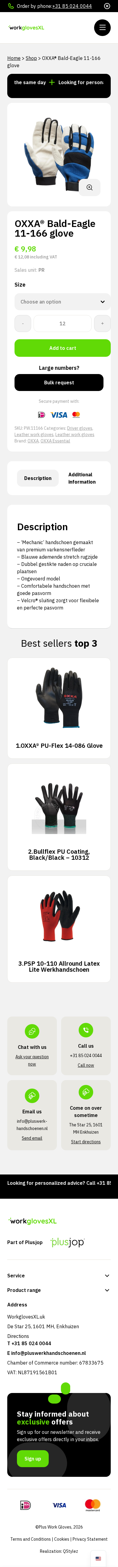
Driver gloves (79, 428)
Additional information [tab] (82, 478)
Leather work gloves (34, 434)
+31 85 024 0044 (72, 6)
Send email (32, 1138)
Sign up (33, 1459)
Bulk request (59, 382)
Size (20, 284)
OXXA (33, 441)
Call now (86, 1065)
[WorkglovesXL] (43, 28)
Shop (31, 58)
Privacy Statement (90, 1539)
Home (14, 58)
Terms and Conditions (30, 1539)
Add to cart (62, 348)
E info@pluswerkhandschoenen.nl (46, 1353)
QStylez (70, 1551)
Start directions (86, 1142)
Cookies (61, 1539)
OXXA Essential (55, 441)
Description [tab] (37, 478)
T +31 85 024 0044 (29, 1343)
